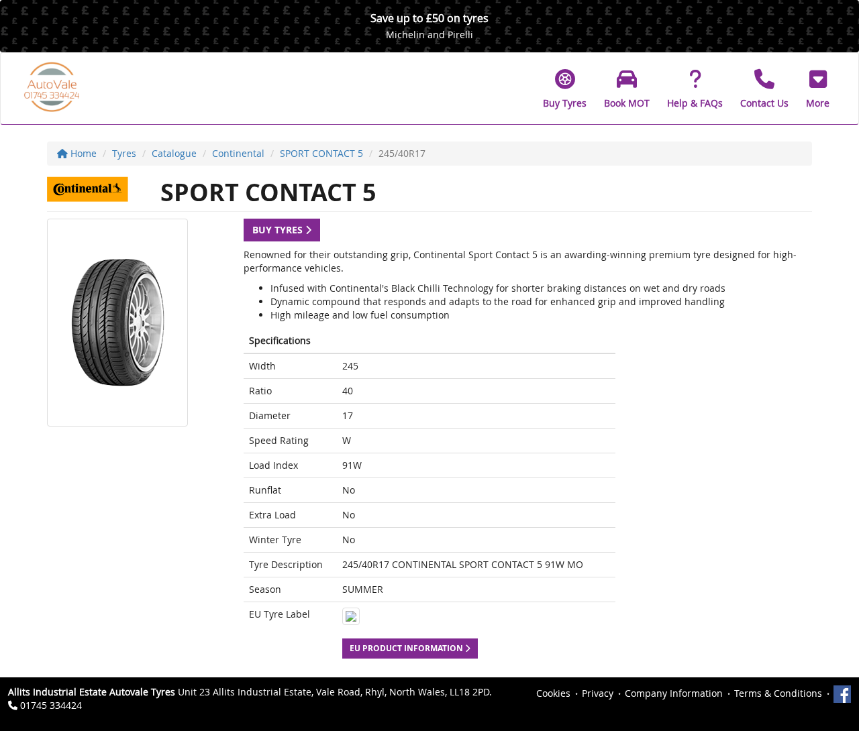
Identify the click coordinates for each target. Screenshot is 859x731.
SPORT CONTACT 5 (321, 153)
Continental (238, 153)
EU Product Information (407, 648)
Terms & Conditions (778, 693)
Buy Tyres (278, 229)
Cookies (553, 693)
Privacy (597, 693)
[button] (817, 88)
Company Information (674, 693)
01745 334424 (51, 705)
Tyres (124, 153)
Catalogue (174, 153)
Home (82, 153)
